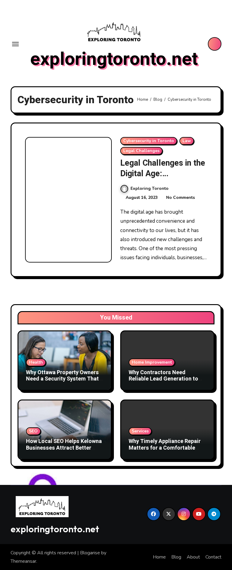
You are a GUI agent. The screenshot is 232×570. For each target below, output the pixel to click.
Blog (176, 557)
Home (159, 557)
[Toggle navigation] (15, 44)
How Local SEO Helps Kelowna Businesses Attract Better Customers (64, 447)
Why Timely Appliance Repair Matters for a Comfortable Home (165, 447)
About (193, 557)
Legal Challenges (141, 151)
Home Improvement (152, 362)
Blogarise (90, 552)
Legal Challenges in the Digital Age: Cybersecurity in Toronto (162, 179)
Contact (213, 557)
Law (186, 141)
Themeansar (23, 561)
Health (36, 362)
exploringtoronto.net (114, 59)
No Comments (180, 197)
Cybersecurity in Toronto (148, 141)
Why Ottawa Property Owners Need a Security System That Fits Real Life (62, 379)
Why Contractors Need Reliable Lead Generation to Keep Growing (163, 379)
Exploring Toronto (149, 188)
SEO (33, 431)
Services (140, 431)
